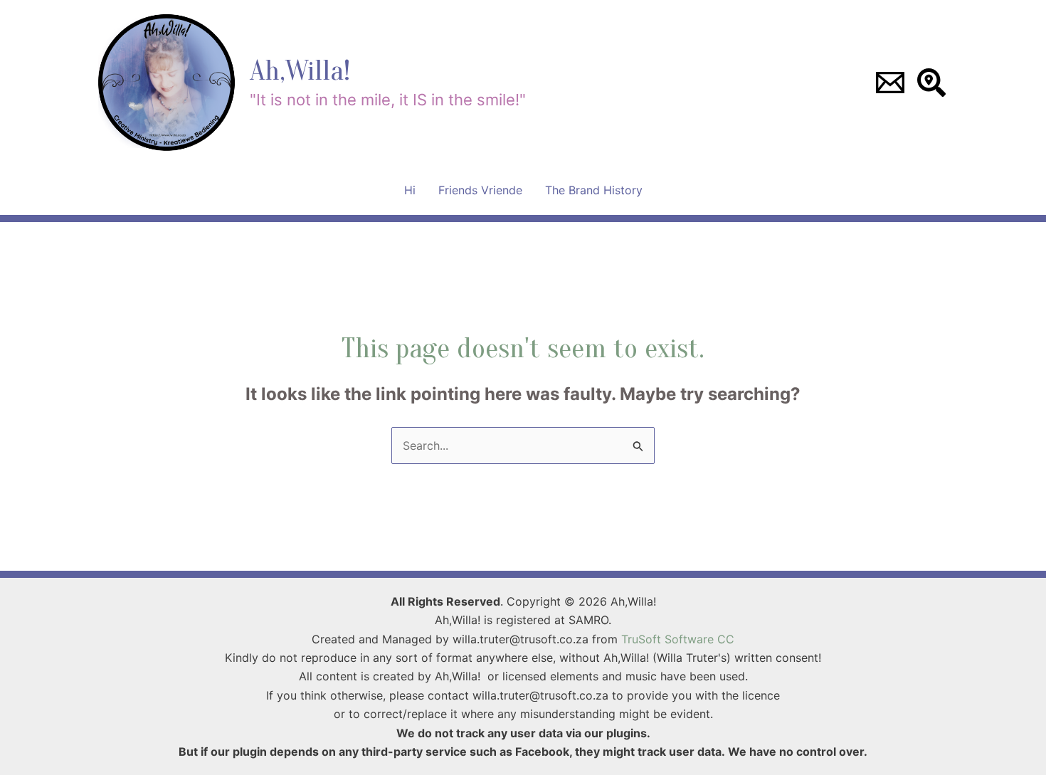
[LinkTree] (931, 82)
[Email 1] (890, 82)
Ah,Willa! (300, 70)
